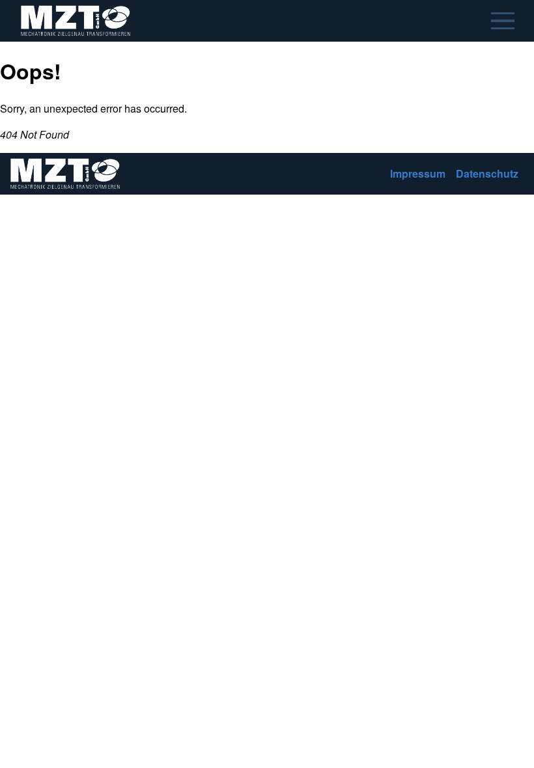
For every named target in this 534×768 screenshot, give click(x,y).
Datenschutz (487, 173)
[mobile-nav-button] (502, 20)
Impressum (417, 173)
